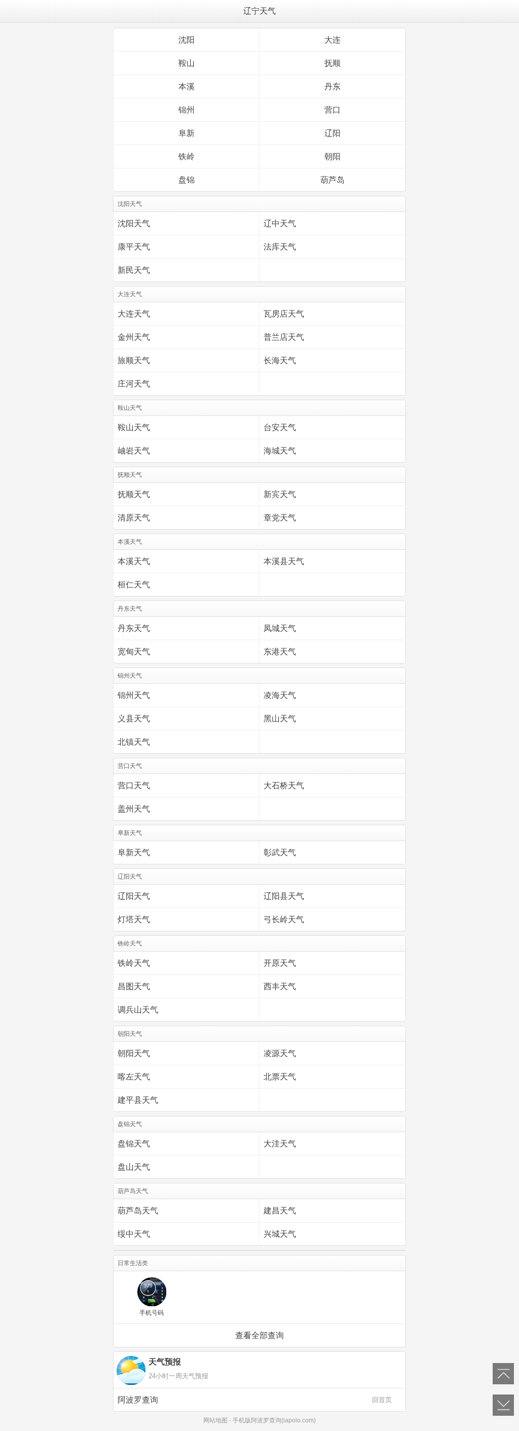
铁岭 (186, 156)
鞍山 (186, 63)
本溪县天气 (284, 561)
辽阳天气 (134, 896)
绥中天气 (134, 1234)
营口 (332, 110)
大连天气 (134, 313)
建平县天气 (138, 1100)
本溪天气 (134, 561)
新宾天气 (280, 494)
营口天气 (134, 785)
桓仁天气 (134, 584)
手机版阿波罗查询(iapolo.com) (274, 1420)
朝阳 (332, 156)
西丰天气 (280, 986)
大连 (332, 40)
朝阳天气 (134, 1053)
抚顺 (332, 63)
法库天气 (280, 246)
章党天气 (280, 517)
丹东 (332, 86)
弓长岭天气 (284, 919)
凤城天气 (280, 628)
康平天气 (134, 246)
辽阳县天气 (284, 896)
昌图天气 (134, 986)
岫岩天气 (134, 450)
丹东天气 (134, 628)
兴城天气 (280, 1234)
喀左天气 (134, 1076)
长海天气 (280, 360)
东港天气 (280, 651)
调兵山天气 (138, 1009)
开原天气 (280, 963)
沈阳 (186, 40)
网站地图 (215, 1420)
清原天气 (134, 517)
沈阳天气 (134, 223)
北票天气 (280, 1076)
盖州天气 (134, 809)
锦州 (186, 110)
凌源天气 (280, 1053)
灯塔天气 (134, 919)
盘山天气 (134, 1167)
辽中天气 (280, 223)
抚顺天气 (134, 494)
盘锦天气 (134, 1143)
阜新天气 (134, 852)
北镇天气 (134, 742)
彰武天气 (280, 852)
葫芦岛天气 (138, 1210)
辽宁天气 (259, 11)
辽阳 (332, 133)
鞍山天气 (134, 427)
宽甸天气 (134, 651)
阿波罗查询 (255, 1399)
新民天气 (134, 270)
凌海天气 (280, 695)
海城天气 (280, 450)
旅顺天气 (134, 360)
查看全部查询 (259, 1335)
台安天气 (280, 427)
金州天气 (134, 337)
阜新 (186, 133)
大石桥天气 (284, 785)
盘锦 (186, 180)
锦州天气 (134, 695)
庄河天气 (134, 383)
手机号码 (151, 1312)
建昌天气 (280, 1210)
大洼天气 (280, 1143)
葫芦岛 (332, 180)
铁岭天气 (134, 963)
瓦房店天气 (284, 313)
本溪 (186, 86)
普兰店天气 (284, 337)
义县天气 (134, 718)
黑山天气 (280, 718)
